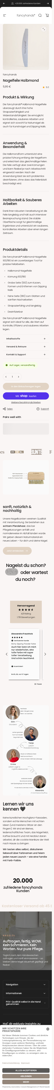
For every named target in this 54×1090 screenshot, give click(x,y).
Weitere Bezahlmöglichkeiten (26, 402)
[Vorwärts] (48, 3)
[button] (6, 654)
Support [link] (45, 409)
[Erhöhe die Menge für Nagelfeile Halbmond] (18, 376)
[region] (26, 654)
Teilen (10, 408)
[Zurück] (4, 3)
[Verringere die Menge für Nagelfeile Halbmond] (6, 376)
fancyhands (10, 74)
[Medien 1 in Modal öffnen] (44, 29)
